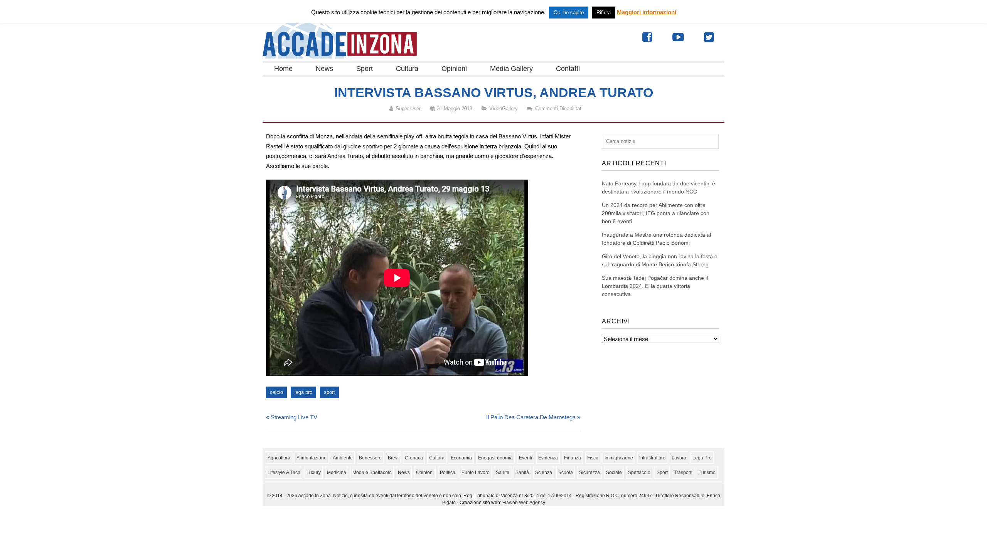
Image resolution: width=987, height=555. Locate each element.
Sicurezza (589, 472)
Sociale (614, 472)
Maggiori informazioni (646, 12)
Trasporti (683, 472)
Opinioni (454, 68)
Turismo (707, 472)
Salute (502, 472)
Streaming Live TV (294, 417)
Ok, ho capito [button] (569, 12)
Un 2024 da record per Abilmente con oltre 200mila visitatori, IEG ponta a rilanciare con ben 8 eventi (655, 213)
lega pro (303, 392)
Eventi (525, 458)
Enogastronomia (495, 458)
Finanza (572, 458)
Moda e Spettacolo (372, 472)
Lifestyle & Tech (284, 472)
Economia (461, 458)
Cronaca (414, 458)
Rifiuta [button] (603, 12)
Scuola (565, 472)
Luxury (314, 472)
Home (283, 68)
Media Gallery (511, 68)
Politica (447, 472)
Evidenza (548, 458)
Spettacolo (639, 472)
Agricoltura (279, 458)
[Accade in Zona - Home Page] (340, 56)
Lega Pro (702, 458)
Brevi (393, 458)
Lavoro (679, 458)
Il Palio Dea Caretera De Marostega (531, 417)
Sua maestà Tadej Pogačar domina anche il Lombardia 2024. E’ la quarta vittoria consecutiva (655, 286)
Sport (364, 68)
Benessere (370, 458)
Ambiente (343, 458)
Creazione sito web (480, 502)
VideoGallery (503, 108)
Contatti (568, 68)
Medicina (336, 472)
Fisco (592, 458)
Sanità (522, 472)
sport (329, 392)
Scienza (543, 472)
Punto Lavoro (475, 472)
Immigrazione (619, 458)
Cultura (407, 68)
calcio (276, 392)
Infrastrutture (652, 458)
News (324, 68)
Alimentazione (311, 458)
